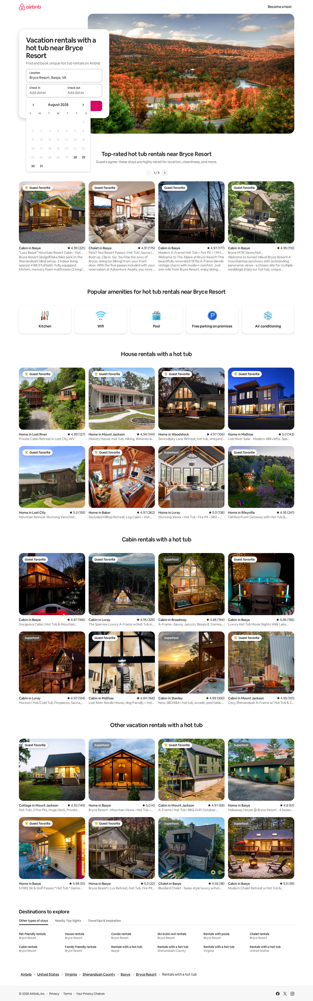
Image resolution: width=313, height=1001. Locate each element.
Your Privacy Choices (90, 994)
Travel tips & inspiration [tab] (104, 921)
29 (83, 157)
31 (41, 166)
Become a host (280, 7)
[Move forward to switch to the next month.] (83, 105)
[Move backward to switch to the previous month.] (33, 105)
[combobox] (64, 77)
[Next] (164, 172)
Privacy (54, 994)
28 (75, 157)
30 (33, 166)
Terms (67, 994)
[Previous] (148, 172)
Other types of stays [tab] (33, 921)
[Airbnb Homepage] (30, 7)
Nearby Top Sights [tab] (68, 921)
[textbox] (45, 92)
